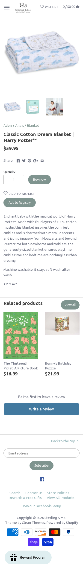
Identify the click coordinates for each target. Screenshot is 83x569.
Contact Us (33, 493)
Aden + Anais (13, 125)
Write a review (41, 409)
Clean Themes (33, 523)
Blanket (33, 125)
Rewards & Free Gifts (25, 498)
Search (14, 493)
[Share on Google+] (36, 160)
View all (70, 305)
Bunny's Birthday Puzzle (58, 365)
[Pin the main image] (29, 160)
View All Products (60, 498)
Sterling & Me (54, 518)
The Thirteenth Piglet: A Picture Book (20, 365)
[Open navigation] (6, 7)
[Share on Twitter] (24, 160)
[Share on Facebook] (18, 160)
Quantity (9, 172)
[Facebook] (42, 479)
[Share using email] (42, 160)
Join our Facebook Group (41, 506)
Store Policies (58, 493)
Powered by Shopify (62, 523)
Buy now (39, 179)
